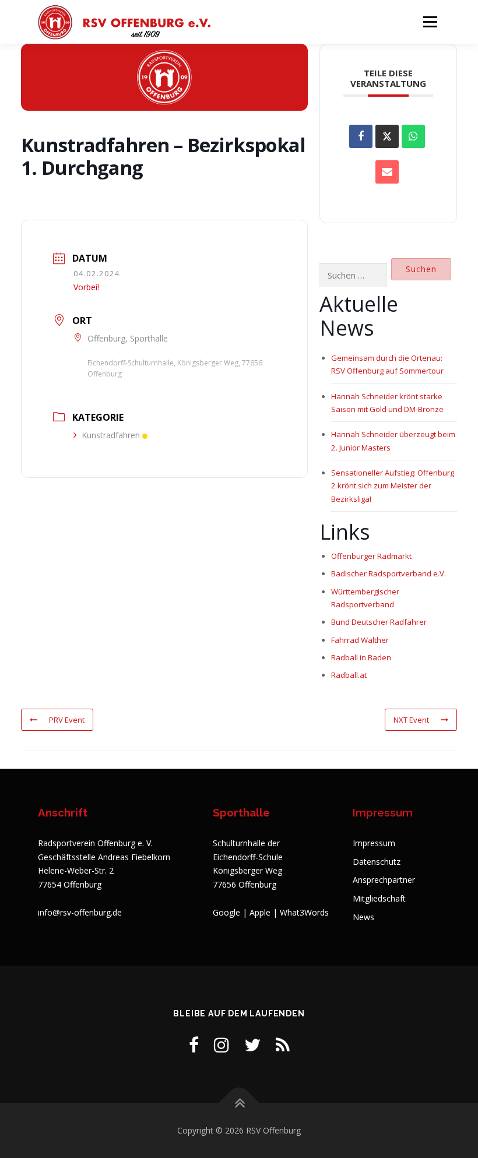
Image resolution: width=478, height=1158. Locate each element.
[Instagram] (221, 1045)
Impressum (374, 843)
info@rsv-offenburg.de (80, 912)
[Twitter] (252, 1045)
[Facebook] (194, 1045)
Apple (259, 912)
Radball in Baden (361, 657)
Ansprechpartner (384, 879)
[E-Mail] (387, 172)
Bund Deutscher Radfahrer (379, 622)
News (363, 917)
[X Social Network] (387, 136)
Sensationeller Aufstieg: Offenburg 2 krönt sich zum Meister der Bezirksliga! (392, 485)
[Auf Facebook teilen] (360, 136)
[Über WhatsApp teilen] (413, 136)
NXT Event (411, 719)
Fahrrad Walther (360, 640)
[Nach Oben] (239, 1103)
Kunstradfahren (111, 435)
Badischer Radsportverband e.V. (388, 573)
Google (226, 912)
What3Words (304, 912)
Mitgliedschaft (379, 898)
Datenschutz (376, 861)
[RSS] (283, 1045)
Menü (430, 21)
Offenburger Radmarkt (371, 556)
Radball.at (349, 675)
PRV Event (67, 719)
